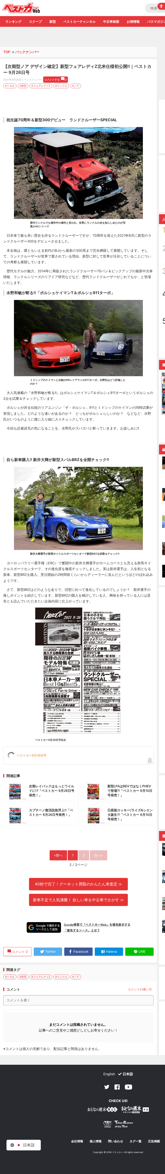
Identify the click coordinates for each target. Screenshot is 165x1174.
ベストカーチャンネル (79, 21)
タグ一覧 (136, 1141)
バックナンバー (27, 52)
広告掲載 (154, 1141)
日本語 (128, 1074)
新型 (52, 21)
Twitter (106, 1087)
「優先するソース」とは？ (82, 930)
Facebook (117, 1087)
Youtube (128, 1087)
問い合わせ (115, 1141)
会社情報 (77, 1141)
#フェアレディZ (40, 85)
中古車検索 (111, 21)
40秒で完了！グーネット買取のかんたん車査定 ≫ (78, 884)
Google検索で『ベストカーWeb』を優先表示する (97, 924)
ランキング (13, 21)
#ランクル (61, 85)
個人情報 (96, 1141)
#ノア (75, 85)
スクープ (35, 21)
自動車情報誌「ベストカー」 (21, 8)
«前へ (58, 855)
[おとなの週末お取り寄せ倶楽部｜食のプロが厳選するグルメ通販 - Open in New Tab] (102, 1110)
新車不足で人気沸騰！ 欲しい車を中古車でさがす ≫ (78, 899)
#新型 (23, 85)
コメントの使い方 (140, 989)
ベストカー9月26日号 (31, 755)
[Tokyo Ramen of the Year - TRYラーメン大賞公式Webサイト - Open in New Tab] (118, 1125)
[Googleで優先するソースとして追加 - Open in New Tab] (44, 927)
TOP (6, 52)
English (109, 1074)
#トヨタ (10, 85)
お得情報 (133, 21)
